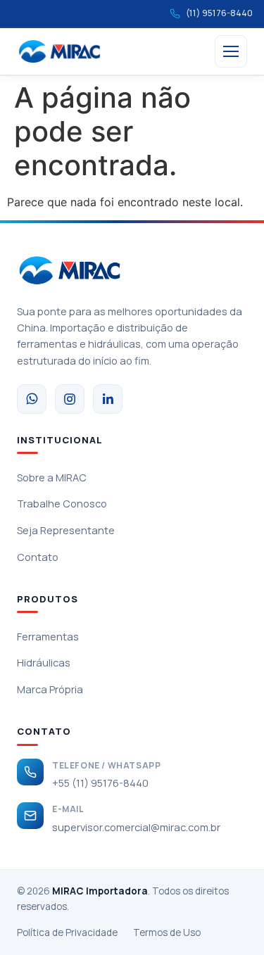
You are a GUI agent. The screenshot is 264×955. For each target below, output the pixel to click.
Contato (37, 557)
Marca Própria (50, 689)
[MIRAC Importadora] (59, 51)
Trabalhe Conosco (62, 503)
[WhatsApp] (31, 399)
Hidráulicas (43, 662)
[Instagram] (69, 399)
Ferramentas (48, 636)
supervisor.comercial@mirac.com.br (136, 827)
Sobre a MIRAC (52, 477)
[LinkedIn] (107, 399)
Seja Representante (66, 530)
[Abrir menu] (231, 51)
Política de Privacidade (67, 932)
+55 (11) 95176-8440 (100, 783)
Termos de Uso (167, 932)
